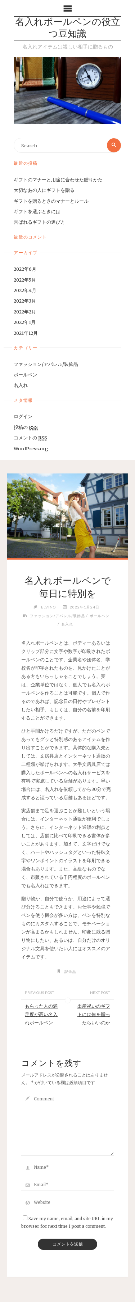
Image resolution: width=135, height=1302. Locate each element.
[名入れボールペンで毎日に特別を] (67, 515)
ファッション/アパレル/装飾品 (46, 364)
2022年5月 (25, 280)
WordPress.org (31, 448)
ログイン (23, 416)
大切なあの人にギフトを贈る (44, 190)
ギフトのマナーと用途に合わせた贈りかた (58, 179)
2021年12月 (26, 333)
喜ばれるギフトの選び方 (39, 222)
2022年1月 (25, 322)
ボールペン (25, 375)
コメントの (30, 438)
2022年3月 (25, 301)
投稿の (26, 427)
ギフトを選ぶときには (37, 211)
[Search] (114, 145)
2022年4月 (25, 290)
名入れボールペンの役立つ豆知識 (67, 28)
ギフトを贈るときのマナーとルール (51, 201)
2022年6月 (25, 269)
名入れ (21, 385)
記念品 (70, 971)
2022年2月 (25, 312)
